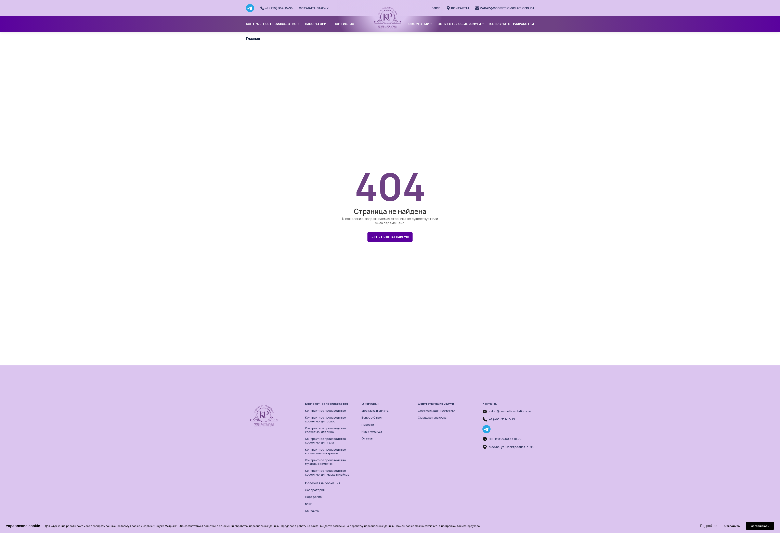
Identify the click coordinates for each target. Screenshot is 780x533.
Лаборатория (316, 24)
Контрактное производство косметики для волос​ (325, 419)
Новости (368, 424)
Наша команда (372, 431)
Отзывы (367, 438)
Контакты (312, 511)
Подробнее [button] (708, 526)
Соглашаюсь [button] (760, 526)
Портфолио (344, 24)
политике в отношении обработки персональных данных (241, 526)
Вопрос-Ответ (372, 417)
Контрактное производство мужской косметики (325, 462)
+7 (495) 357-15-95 (502, 419)
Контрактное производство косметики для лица (325, 430)
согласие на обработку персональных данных (363, 526)
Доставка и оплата (375, 410)
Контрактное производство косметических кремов (325, 451)
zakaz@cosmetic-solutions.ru (510, 411)
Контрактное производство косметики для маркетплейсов (327, 472)
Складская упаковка (432, 417)
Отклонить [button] (732, 526)
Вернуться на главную (390, 237)
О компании (418, 24)
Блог (436, 8)
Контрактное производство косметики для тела (325, 440)
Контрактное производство (271, 24)
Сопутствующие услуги (459, 24)
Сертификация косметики (436, 410)
